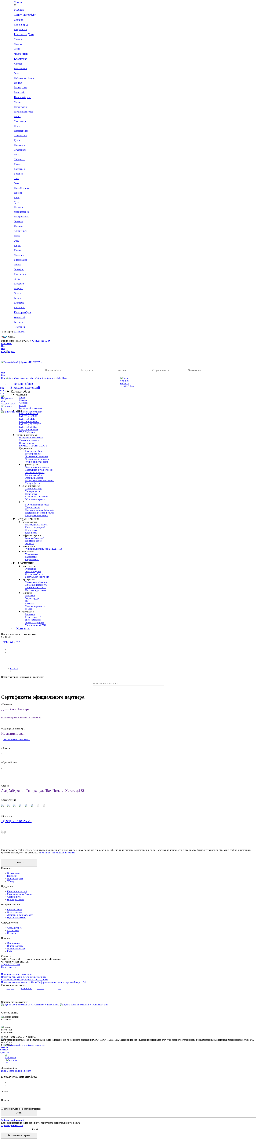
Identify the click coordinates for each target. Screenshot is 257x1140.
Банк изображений (34, 538)
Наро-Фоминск (21, 188)
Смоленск (19, 255)
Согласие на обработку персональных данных (24, 979)
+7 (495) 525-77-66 (41, 340)
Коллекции (21, 394)
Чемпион (23, 402)
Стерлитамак (20, 135)
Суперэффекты (32, 483)
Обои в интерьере (31, 486)
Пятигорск (19, 145)
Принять (19, 862)
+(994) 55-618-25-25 (16, 821)
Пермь (17, 116)
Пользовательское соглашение (16, 974)
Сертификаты (29, 579)
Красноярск (20, 274)
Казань (17, 250)
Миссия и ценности (35, 606)
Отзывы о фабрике (34, 622)
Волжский (19, 92)
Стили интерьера (33, 488)
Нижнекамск (20, 68)
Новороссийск (21, 216)
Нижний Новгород (23, 111)
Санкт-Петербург (25, 14)
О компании (194, 370)
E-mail (35, 1129)
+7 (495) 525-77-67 (10, 641)
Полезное (122, 370)
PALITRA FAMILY (28, 413)
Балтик (22, 405)
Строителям (31, 530)
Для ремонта (13, 943)
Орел (16, 73)
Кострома (19, 302)
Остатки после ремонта (37, 459)
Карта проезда (8, 967)
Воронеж (18, 173)
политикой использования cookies (57, 852)
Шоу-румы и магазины (36, 515)
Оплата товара (14, 912)
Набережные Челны (24, 78)
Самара (18, 19)
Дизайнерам (31, 532)
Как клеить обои (33, 451)
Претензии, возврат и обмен (39, 512)
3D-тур (10, 881)
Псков (17, 126)
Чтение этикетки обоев (36, 461)
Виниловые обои (33, 475)
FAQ (24, 502)
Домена (23, 400)
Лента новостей (33, 617)
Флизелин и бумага (34, 472)
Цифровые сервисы (31, 535)
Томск (17, 49)
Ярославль (19, 307)
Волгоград (19, 169)
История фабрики (34, 574)
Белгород (18, 322)
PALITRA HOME (28, 416)
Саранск (18, 44)
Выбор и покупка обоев (37, 504)
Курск (17, 140)
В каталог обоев (21, 384)
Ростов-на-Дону (24, 34)
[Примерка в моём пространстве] (128, 1050)
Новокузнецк (21, 107)
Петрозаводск (21, 130)
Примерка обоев (33, 540)
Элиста (17, 264)
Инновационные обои (27, 435)
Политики (27, 593)
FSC (27, 601)
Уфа (16, 240)
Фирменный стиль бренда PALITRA (43, 548)
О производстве (30, 464)
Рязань (17, 298)
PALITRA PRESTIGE (30, 424)
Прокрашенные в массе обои (39, 480)
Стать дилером (14, 927)
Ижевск (18, 192)
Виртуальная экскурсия (37, 577)
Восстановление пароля (19, 1071)
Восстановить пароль (19, 1135)
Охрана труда (32, 598)
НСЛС (28, 609)
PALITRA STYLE (28, 427)
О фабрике (30, 568)
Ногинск (18, 207)
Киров (17, 245)
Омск (16, 183)
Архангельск (20, 231)
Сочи (16, 178)
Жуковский (19, 317)
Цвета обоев (31, 494)
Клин (16, 197)
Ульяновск (19, 331)
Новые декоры (26, 443)
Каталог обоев (53, 370)
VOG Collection (27, 432)
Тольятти (18, 221)
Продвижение (29, 546)
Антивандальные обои (36, 496)
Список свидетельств (36, 585)
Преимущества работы (36, 524)
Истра (17, 235)
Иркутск (18, 288)
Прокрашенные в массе (31, 437)
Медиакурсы (31, 554)
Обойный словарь (34, 478)
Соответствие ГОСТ (35, 587)
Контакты (6, 343)
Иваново (18, 226)
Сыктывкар (20, 121)
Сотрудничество (161, 370)
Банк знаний (28, 551)
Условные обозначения (36, 456)
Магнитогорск (21, 212)
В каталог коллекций (25, 387)
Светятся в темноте (29, 440)
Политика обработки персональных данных (23, 977)
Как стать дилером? (35, 527)
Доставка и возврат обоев (20, 915)
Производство (29, 566)
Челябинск (21, 53)
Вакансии (30, 614)
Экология (30, 595)
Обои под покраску (35, 499)
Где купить (87, 370)
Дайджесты (31, 557)
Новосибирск (22, 97)
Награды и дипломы (35, 590)
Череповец (19, 327)
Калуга (17, 164)
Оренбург (19, 269)
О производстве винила (37, 467)
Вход (3, 1071)
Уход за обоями (32, 507)
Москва (18, 2)
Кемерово (19, 283)
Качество (29, 603)
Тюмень (18, 293)
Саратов (18, 39)
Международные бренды (19, 894)
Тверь (17, 279)
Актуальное (28, 611)
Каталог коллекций (17, 891)
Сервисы (11, 933)
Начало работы (29, 522)
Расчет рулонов (33, 453)
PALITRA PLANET (29, 421)
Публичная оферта (16, 917)
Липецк (18, 63)
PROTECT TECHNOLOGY (33, 445)
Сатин (22, 397)
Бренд (19, 411)
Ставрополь (20, 150)
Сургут (17, 102)
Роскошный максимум (30, 408)
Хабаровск (19, 159)
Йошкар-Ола (20, 87)
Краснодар (20, 58)
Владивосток (20, 29)
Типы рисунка (32, 491)
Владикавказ (20, 260)
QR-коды (29, 543)
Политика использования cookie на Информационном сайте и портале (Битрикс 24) (43, 982)
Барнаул (18, 83)
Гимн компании (33, 619)
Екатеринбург (22, 312)
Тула (16, 202)
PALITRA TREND (28, 429)
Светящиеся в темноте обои (39, 470)
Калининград (21, 24)
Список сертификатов (36, 582)
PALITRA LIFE (27, 419)
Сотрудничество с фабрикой (39, 510)
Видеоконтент (32, 559)
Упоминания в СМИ (35, 625)
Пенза (17, 154)
